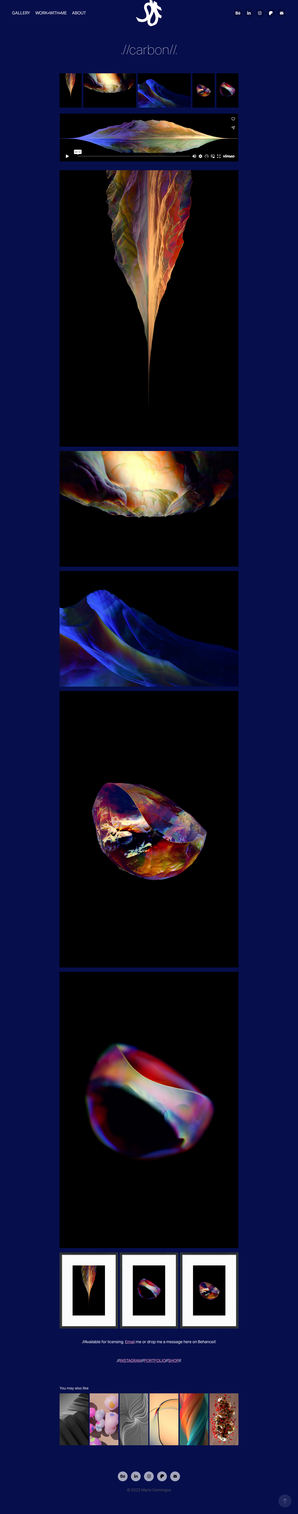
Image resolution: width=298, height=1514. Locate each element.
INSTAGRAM (131, 1360)
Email (130, 1341)
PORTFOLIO (155, 1360)
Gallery (21, 12)
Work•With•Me (51, 12)
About (79, 12)
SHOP (173, 1360)
